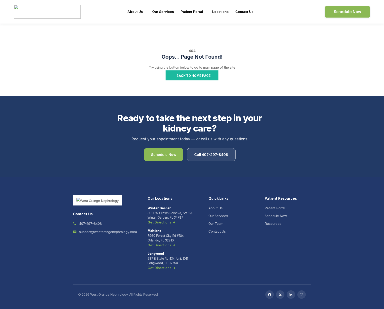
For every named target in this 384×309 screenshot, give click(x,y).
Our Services (163, 12)
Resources (273, 223)
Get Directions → (162, 222)
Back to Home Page (193, 76)
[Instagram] (301, 294)
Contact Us (244, 12)
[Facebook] (269, 294)
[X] (280, 294)
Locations (220, 12)
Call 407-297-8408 (211, 154)
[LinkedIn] (291, 294)
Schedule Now (163, 154)
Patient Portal (192, 12)
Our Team (215, 223)
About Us (135, 12)
